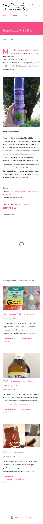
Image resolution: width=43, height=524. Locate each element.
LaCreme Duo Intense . (14, 452)
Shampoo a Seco (22, 204)
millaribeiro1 (22, 198)
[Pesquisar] (33, 4)
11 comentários (25, 409)
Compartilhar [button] (9, 208)
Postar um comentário (13, 479)
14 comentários (25, 338)
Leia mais (6, 341)
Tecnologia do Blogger (23, 517)
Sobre (15, 15)
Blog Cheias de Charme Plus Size (16, 6)
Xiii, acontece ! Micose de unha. (19, 314)
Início (5, 15)
